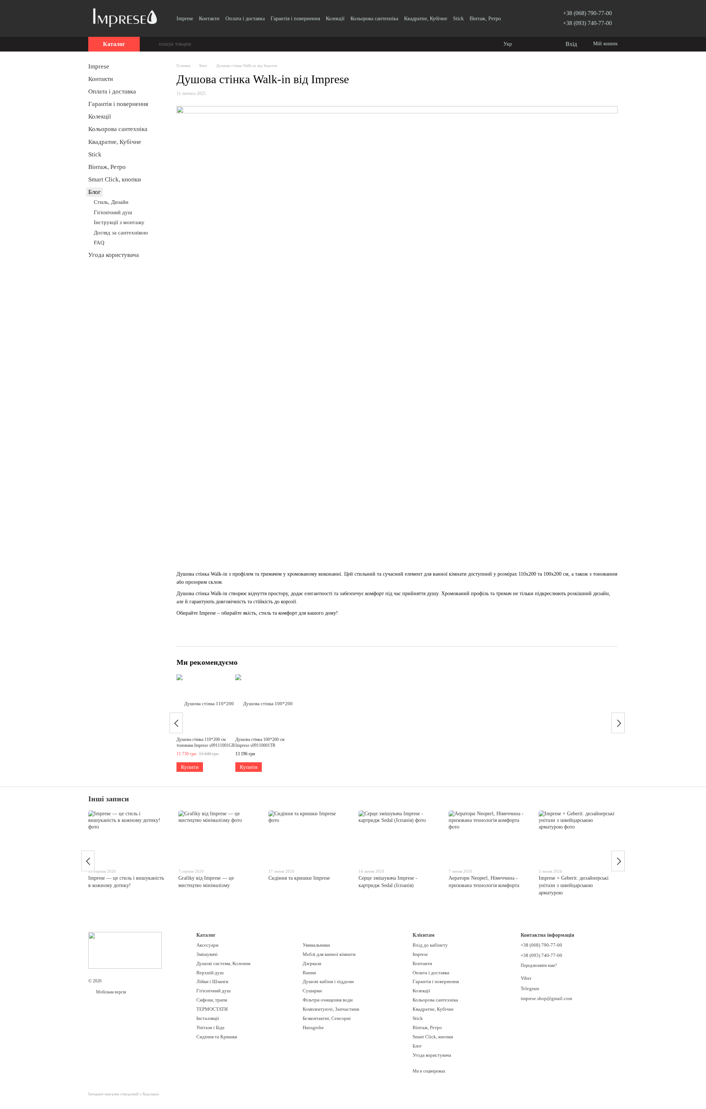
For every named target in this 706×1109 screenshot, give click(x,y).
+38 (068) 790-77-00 (587, 13)
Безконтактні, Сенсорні (327, 1018)
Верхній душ (210, 972)
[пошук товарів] (153, 44)
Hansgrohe (313, 1027)
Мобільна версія (110, 992)
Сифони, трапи (211, 1000)
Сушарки (312, 990)
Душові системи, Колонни (223, 963)
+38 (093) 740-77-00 (587, 23)
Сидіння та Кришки (216, 1036)
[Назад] (176, 723)
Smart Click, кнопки (114, 179)
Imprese (184, 18)
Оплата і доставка (245, 18)
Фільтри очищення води (328, 1000)
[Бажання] (544, 44)
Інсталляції (207, 1018)
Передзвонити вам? (539, 965)
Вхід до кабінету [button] (430, 945)
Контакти (209, 18)
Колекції (335, 18)
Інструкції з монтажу (119, 222)
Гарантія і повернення (295, 18)
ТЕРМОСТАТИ (212, 1009)
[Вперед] (618, 723)
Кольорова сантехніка (374, 18)
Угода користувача (113, 254)
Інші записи (108, 799)
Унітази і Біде (210, 1027)
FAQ (99, 243)
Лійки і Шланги (212, 981)
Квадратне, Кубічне (425, 18)
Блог (94, 191)
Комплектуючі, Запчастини (331, 1009)
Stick (458, 18)
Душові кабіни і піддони (328, 981)
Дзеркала (312, 963)
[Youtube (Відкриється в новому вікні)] (528, 18)
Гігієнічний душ (113, 212)
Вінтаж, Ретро (485, 18)
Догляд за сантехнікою (121, 233)
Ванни (309, 972)
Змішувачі (207, 954)
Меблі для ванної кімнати (329, 954)
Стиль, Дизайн (111, 202)
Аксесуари (207, 945)
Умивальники (316, 945)
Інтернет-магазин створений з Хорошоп (123, 1094)
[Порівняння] (529, 44)
